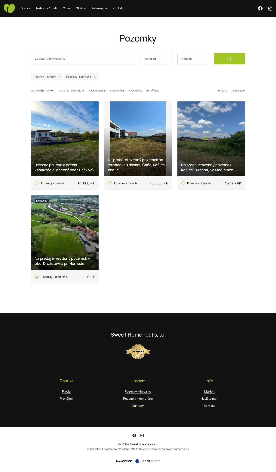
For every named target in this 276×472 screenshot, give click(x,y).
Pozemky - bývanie (138, 391)
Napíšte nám (209, 398)
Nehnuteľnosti (46, 8)
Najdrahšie (117, 90)
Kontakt (118, 8)
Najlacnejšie (97, 90)
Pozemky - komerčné (138, 398)
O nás (67, 8)
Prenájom (238, 90)
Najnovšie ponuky (43, 90)
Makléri (209, 391)
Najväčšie (152, 90)
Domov (26, 8)
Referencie (99, 8)
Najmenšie (135, 90)
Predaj (222, 90)
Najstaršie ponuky (71, 90)
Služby (81, 8)
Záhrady (138, 406)
